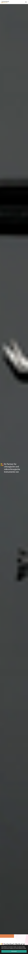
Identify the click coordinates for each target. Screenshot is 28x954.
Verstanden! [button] (14, 951)
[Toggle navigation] (26, 2)
